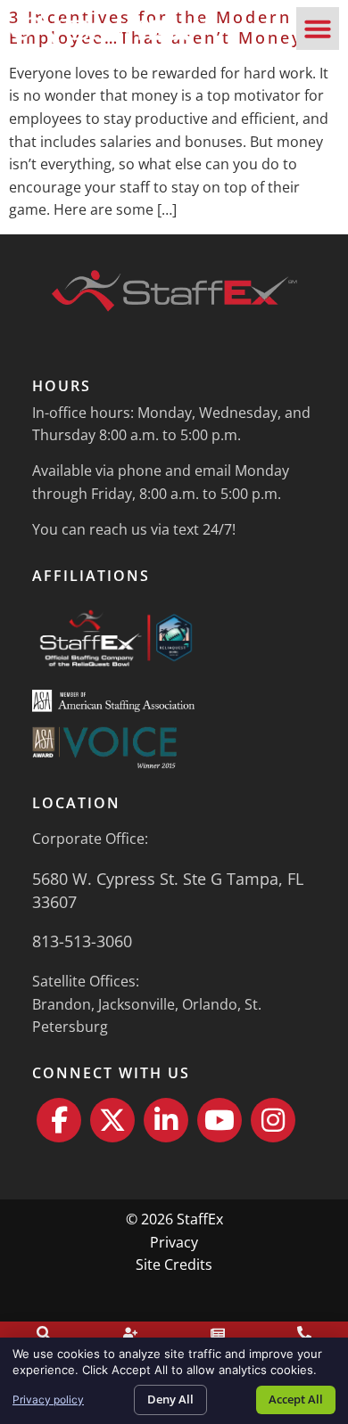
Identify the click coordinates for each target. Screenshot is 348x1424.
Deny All (170, 1399)
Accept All (296, 1399)
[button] (317, 28)
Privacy (174, 1242)
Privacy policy (48, 1399)
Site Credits (174, 1264)
